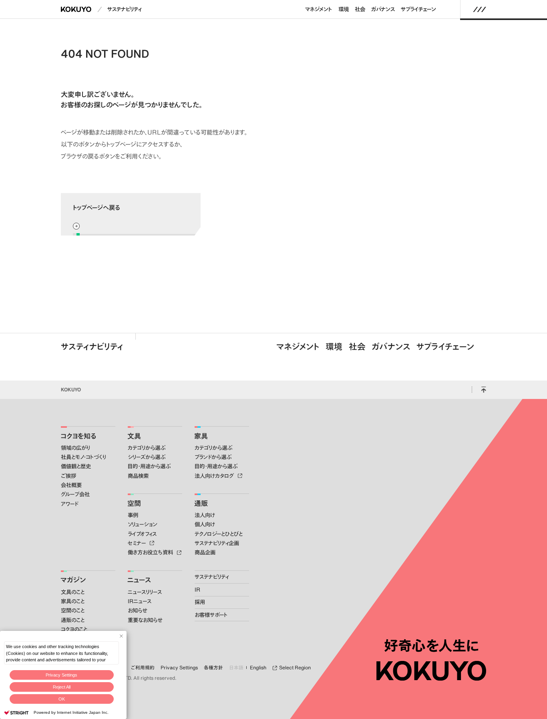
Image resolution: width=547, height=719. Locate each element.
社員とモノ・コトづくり (83, 457)
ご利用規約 (143, 667)
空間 (134, 503)
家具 (201, 436)
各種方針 (213, 667)
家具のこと (72, 601)
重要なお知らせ (145, 620)
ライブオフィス (142, 534)
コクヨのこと (74, 629)
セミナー (137, 543)
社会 (360, 9)
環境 (343, 9)
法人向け (205, 515)
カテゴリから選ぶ (146, 448)
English (258, 667)
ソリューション (142, 524)
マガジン (73, 579)
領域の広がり (75, 448)
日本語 (236, 667)
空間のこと (72, 610)
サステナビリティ (124, 9)
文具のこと (72, 592)
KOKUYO (71, 389)
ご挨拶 (68, 476)
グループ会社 (75, 494)
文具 (134, 436)
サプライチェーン (418, 9)
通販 (201, 503)
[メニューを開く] (479, 9)
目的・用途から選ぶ (149, 466)
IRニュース (139, 601)
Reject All (61, 687)
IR (197, 590)
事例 (133, 515)
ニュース (139, 579)
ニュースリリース (145, 592)
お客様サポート (211, 615)
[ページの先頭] (483, 390)
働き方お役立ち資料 (151, 552)
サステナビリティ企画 (217, 543)
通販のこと (72, 620)
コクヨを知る (78, 436)
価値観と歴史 (76, 466)
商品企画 (205, 552)
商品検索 (138, 476)
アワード (69, 504)
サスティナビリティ (92, 346)
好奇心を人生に (431, 646)
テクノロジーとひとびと (219, 534)
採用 (200, 602)
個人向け (205, 524)
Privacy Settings (61, 675)
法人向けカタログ (215, 476)
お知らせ (137, 610)
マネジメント (318, 9)
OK (61, 699)
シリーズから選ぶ (146, 457)
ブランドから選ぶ (213, 457)
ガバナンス (383, 9)
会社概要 (71, 485)
